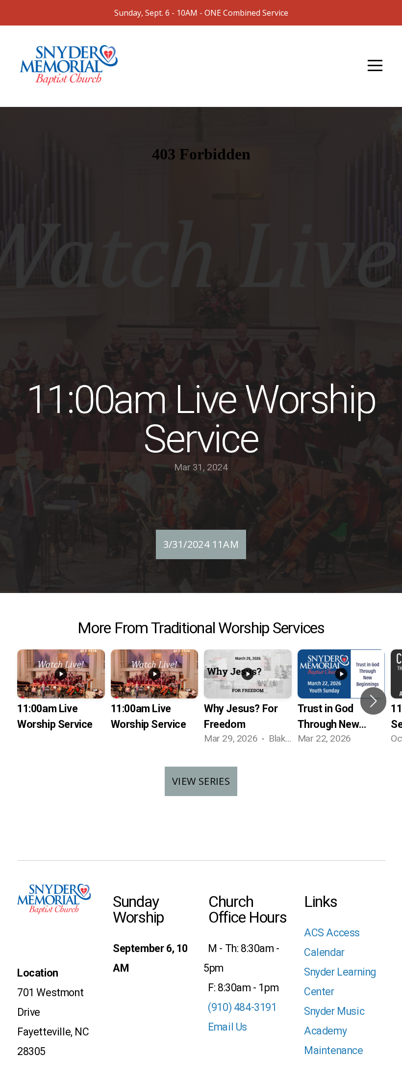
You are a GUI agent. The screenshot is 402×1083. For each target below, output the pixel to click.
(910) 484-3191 (240, 1007)
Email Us (226, 1027)
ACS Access (332, 933)
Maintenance (333, 1050)
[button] (373, 701)
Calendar (324, 952)
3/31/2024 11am (201, 544)
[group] (61, 700)
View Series (201, 781)
